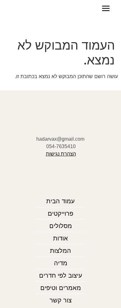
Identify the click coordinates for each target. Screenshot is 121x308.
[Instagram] (70, 125)
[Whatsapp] (61, 125)
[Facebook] (51, 125)
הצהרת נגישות (61, 153)
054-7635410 (61, 146)
